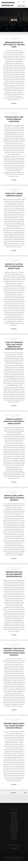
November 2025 (14, 828)
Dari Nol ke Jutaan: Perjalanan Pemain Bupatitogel (14, 266)
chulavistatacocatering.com (8, 3)
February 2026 (14, 823)
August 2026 (14, 812)
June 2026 (14, 815)
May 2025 (14, 839)
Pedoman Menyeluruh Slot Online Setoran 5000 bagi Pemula (14, 725)
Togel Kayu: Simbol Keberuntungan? (14, 194)
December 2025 (14, 826)
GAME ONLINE (14, 39)
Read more (14, 103)
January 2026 (14, 824)
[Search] (18, 2)
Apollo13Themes (10, 859)
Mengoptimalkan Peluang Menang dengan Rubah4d (14, 574)
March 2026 (14, 821)
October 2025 (14, 830)
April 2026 (14, 819)
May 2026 (14, 817)
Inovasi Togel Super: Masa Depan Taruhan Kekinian (14, 498)
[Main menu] (24, 2)
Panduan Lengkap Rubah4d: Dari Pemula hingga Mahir (14, 421)
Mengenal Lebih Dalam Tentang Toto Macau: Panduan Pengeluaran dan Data (14, 651)
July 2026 (14, 814)
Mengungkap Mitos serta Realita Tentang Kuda (14, 44)
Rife (4, 857)
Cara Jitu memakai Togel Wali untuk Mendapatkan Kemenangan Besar (14, 345)
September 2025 (14, 832)
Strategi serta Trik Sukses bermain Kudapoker (14, 119)
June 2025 (14, 837)
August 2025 (14, 833)
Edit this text (21, 5)
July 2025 (14, 835)
